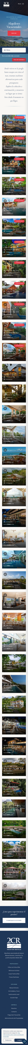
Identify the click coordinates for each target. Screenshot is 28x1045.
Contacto (14, 1012)
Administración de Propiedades (14, 1018)
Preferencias (8, 1040)
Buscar (14, 33)
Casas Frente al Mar (13, 974)
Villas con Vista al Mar (14, 967)
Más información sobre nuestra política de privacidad (13, 1034)
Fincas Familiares (14, 977)
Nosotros (14, 1008)
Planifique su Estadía (14, 920)
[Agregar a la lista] (5, 118)
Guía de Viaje (14, 998)
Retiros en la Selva (14, 971)
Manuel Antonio (14, 988)
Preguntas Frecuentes (14, 1015)
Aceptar (20, 1040)
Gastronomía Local (14, 994)
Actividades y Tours (14, 991)
